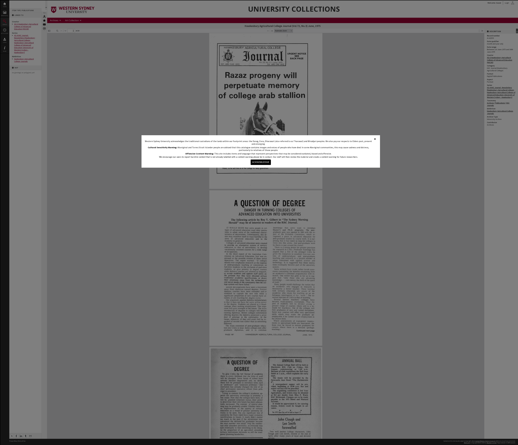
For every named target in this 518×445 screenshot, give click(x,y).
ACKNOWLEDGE (260, 162)
